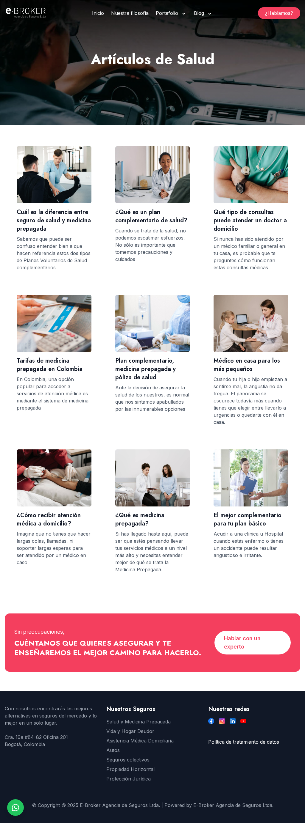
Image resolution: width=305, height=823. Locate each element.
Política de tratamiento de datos (243, 742)
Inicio (98, 13)
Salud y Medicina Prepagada (138, 722)
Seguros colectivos (128, 760)
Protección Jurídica (128, 779)
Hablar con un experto (242, 642)
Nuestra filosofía (130, 13)
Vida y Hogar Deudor (130, 731)
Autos (113, 750)
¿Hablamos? (279, 13)
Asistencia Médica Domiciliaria (140, 741)
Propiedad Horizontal (130, 769)
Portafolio (167, 13)
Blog (199, 13)
